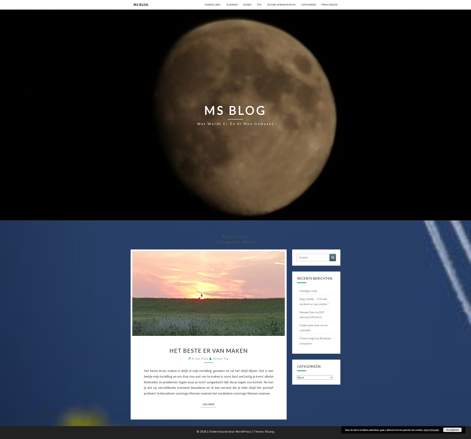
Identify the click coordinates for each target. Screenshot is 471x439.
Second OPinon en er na (281, 4)
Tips (259, 4)
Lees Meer (210, 404)
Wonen (247, 4)
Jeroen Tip (221, 358)
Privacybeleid (329, 4)
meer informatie (431, 430)
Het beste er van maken (208, 350)
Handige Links (213, 4)
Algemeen (232, 4)
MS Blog (140, 4)
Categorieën (308, 4)
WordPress (243, 431)
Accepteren (452, 429)
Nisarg (269, 431)
